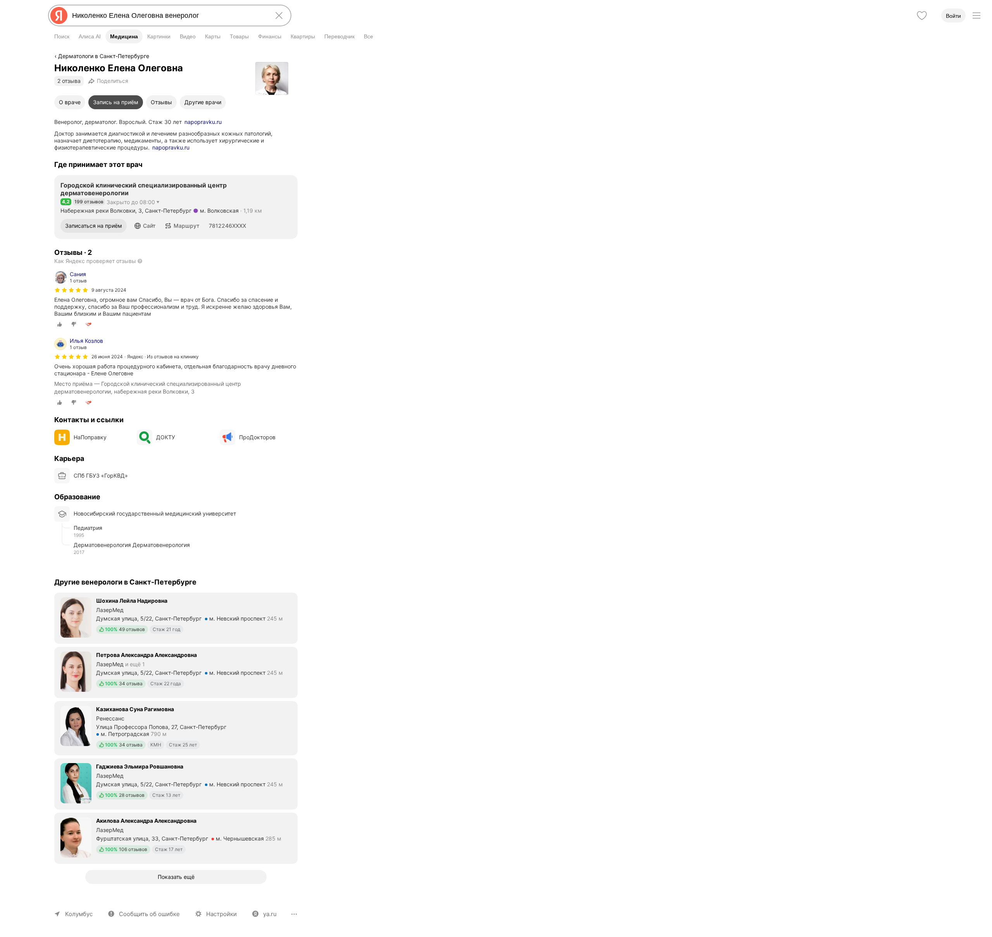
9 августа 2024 (108, 290)
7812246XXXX (227, 225)
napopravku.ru (203, 122)
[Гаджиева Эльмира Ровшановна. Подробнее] (175, 783)
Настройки (221, 914)
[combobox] (168, 15)
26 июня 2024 (107, 356)
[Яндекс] (58, 15)
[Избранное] (921, 15)
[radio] (59, 324)
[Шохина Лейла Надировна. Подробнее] (175, 617)
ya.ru (270, 914)
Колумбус (79, 914)
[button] (145, 226)
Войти (953, 16)
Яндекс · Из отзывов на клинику (163, 356)
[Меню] (976, 15)
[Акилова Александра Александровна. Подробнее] (175, 837)
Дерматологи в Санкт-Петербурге (103, 56)
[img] (71, 290)
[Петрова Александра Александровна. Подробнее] (175, 672)
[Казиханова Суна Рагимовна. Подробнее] (175, 727)
